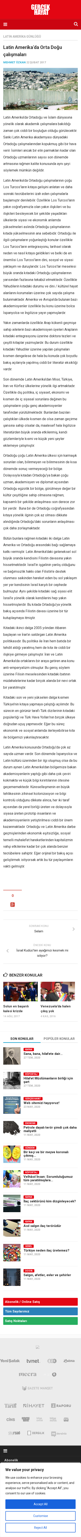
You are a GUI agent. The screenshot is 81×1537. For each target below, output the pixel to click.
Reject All (40, 1527)
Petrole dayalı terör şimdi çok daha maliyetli (50, 1129)
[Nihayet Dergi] (33, 1406)
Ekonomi (30, 1123)
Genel (28, 1246)
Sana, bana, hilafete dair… (43, 1054)
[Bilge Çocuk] (40, 1420)
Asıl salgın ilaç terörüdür (42, 1226)
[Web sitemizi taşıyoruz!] (12, 1105)
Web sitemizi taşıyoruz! (41, 1103)
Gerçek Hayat (33, 1098)
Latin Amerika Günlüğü (22, 36)
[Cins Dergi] (10, 1420)
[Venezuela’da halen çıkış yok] (58, 991)
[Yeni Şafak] (10, 1362)
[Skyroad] (14, 1432)
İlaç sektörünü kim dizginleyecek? (50, 1201)
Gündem (30, 1148)
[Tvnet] (34, 1362)
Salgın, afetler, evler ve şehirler (47, 1275)
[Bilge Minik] (53, 1420)
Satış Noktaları (16, 1321)
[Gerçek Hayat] (26, 1420)
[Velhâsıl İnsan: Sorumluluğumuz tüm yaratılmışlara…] (12, 1179)
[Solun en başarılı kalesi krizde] (20, 991)
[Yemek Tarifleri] (69, 1362)
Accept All (41, 1504)
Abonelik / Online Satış (22, 1302)
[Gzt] (52, 1362)
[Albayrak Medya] (37, 1348)
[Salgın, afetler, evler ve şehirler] (12, 1277)
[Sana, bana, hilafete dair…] (12, 1056)
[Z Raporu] (61, 1406)
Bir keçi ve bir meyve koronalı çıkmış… (46, 1154)
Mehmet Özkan (14, 62)
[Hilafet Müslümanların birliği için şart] (12, 1080)
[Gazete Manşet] (37, 1389)
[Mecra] (28, 1376)
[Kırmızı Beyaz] (66, 1420)
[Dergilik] (35, 1432)
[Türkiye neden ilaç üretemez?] (12, 1252)
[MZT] (50, 1376)
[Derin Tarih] (10, 1406)
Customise (40, 1516)
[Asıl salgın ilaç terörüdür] (12, 1228)
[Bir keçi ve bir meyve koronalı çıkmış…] (12, 1154)
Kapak (28, 1049)
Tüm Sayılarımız (17, 1311)
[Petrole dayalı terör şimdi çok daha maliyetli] (12, 1129)
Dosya (29, 1271)
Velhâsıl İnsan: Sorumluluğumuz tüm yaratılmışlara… (48, 1178)
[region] (40, 1500)
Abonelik (11, 1460)
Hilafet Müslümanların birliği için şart (48, 1080)
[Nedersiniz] (59, 1432)
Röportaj (31, 1074)
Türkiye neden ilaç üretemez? (46, 1250)
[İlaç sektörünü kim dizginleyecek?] (12, 1203)
